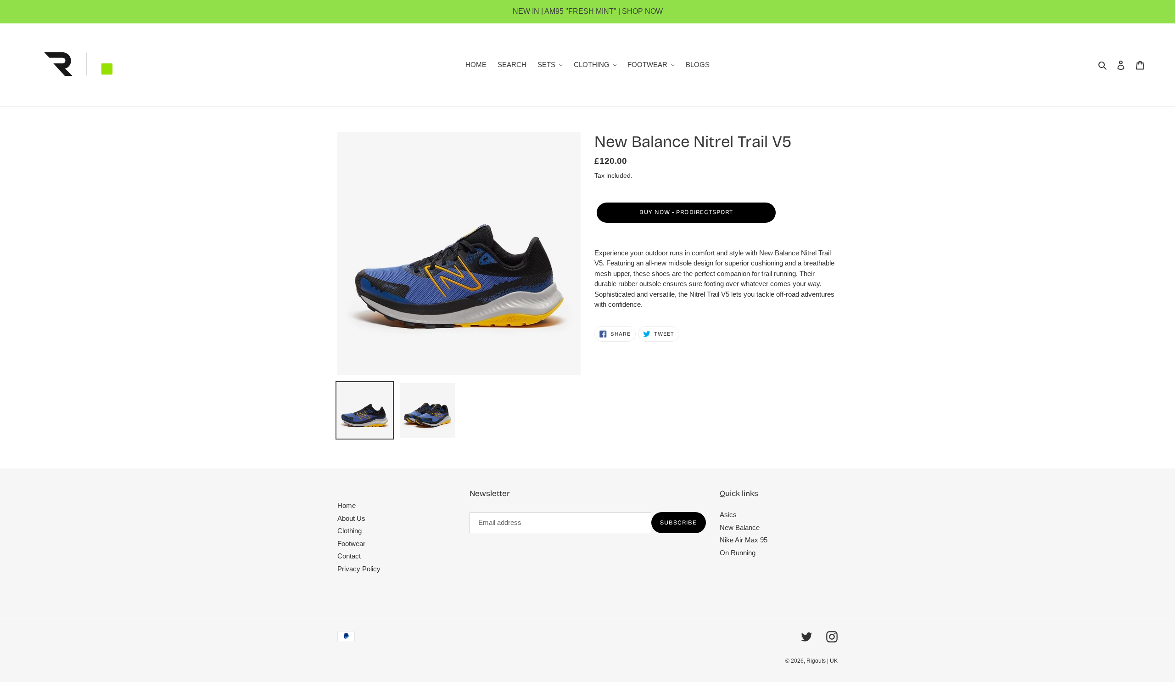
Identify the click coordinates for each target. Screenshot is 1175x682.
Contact (349, 556)
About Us (351, 518)
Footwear (351, 543)
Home (346, 505)
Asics (728, 515)
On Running (737, 553)
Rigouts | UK (822, 661)
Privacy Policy (358, 569)
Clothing (349, 531)
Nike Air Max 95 (743, 540)
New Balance (740, 527)
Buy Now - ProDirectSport (686, 212)
